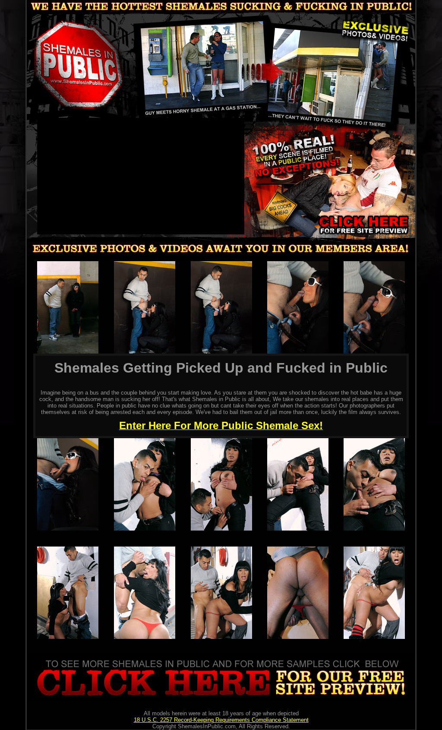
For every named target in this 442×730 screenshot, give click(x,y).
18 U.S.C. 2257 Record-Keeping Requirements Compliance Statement (221, 720)
